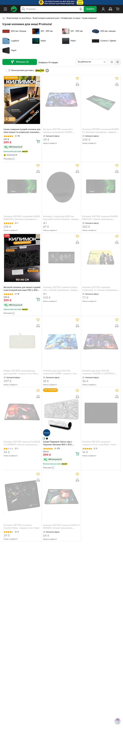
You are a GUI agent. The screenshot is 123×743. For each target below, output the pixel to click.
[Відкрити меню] (5, 9)
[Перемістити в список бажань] (38, 78)
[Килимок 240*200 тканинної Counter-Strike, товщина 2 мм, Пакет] (22, 496)
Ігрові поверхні (89, 18)
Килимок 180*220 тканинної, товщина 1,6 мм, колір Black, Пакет (99, 443)
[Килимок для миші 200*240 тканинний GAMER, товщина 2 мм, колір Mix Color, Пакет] (61, 341)
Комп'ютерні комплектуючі (46, 18)
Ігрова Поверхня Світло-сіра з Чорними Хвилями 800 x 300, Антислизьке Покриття (57, 443)
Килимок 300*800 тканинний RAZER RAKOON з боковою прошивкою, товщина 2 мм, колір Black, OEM (22, 218)
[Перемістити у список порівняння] (38, 84)
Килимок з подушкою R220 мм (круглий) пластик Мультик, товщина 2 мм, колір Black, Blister (61, 218)
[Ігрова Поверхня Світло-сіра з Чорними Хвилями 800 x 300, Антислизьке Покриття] (61, 412)
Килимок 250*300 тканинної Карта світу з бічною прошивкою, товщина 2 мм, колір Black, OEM (60, 289)
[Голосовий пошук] (81, 9)
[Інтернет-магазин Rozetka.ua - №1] (14, 9)
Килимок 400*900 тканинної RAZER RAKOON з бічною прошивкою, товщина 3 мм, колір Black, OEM (100, 218)
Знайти (90, 9)
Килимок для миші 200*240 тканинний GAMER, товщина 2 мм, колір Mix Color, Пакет (59, 372)
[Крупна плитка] (112, 62)
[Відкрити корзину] (118, 9)
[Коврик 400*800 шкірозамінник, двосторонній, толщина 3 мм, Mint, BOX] (22, 341)
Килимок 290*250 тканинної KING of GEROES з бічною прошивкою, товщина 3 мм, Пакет (61, 527)
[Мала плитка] (117, 62)
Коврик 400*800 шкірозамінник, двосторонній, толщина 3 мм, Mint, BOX (20, 372)
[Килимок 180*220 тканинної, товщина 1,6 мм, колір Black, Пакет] (100, 412)
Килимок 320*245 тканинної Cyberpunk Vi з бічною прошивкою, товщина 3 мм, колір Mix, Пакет (99, 289)
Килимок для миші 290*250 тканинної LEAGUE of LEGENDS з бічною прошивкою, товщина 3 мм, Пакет (99, 372)
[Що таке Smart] (47, 70)
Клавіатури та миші (70, 18)
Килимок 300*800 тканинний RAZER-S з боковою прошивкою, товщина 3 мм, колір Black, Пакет (100, 131)
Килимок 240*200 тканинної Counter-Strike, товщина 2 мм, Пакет (22, 526)
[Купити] (38, 141)
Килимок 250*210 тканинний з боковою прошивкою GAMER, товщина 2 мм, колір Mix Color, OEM (60, 131)
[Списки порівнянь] (110, 9)
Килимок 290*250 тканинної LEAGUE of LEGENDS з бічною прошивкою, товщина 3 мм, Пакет (22, 443)
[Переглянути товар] (44, 438)
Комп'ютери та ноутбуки (19, 18)
